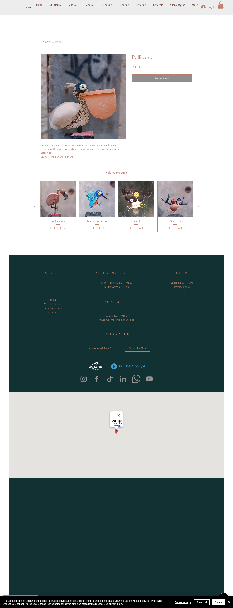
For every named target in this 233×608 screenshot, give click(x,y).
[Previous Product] (35, 207)
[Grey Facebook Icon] (96, 379)
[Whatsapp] (136, 379)
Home (44, 41)
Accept (218, 602)
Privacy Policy (182, 286)
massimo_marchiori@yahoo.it (116, 319)
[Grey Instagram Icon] (83, 379)
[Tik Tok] (110, 379)
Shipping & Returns (182, 282)
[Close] (229, 602)
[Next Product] (198, 207)
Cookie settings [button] (183, 602)
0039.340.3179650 (116, 315)
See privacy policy (113, 603)
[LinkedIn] (123, 379)
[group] (116, 207)
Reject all (202, 602)
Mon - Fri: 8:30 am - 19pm (116, 282)
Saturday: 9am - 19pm (117, 286)
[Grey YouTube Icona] (149, 379)
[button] (221, 5)
